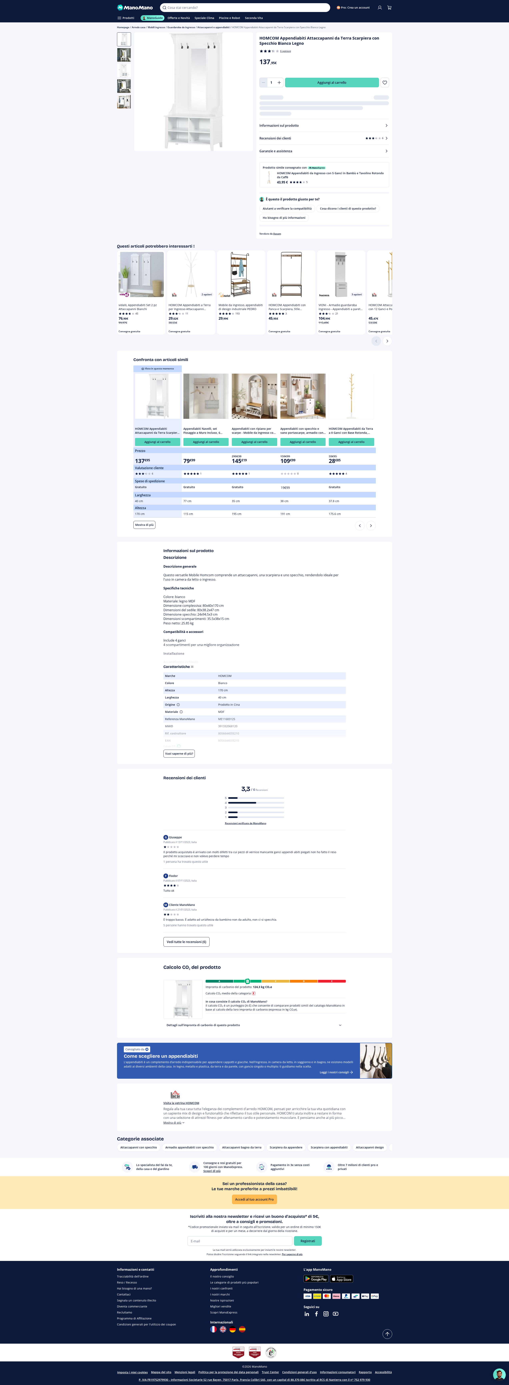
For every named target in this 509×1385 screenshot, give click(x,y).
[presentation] (340, 1025)
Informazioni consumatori (338, 1372)
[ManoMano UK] (223, 1329)
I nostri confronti (221, 1288)
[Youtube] (335, 1314)
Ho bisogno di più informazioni (284, 218)
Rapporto (365, 1372)
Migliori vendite (220, 1306)
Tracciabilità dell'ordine (133, 1276)
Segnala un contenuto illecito (136, 1300)
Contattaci (124, 1294)
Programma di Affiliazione (134, 1318)
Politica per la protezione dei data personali (228, 1372)
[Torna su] (387, 1334)
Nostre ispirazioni (222, 1300)
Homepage (123, 27)
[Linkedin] (307, 1314)
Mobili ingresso (156, 27)
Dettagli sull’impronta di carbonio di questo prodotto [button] (203, 1025)
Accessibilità (383, 1372)
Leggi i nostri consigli (334, 1072)
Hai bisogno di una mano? (134, 1288)
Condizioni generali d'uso (299, 1372)
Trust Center (270, 1372)
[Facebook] (316, 1314)
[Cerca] (164, 7)
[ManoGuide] (499, 1374)
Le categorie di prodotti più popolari (234, 1282)
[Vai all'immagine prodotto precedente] (142, 92)
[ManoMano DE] (232, 1329)
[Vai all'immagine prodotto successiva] (245, 92)
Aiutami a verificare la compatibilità (287, 208)
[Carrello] (389, 7)
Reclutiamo (124, 1312)
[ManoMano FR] (213, 1329)
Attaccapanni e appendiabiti (213, 27)
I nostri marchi (220, 1294)
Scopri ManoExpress (223, 1312)
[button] (324, 175)
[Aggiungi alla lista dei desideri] (385, 82)
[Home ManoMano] (135, 7)
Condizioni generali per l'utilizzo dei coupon (146, 1324)
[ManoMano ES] (242, 1329)
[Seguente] (387, 341)
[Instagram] (326, 1314)
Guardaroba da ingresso (181, 27)
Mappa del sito (161, 1372)
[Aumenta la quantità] (279, 82)
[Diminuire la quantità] (263, 82)
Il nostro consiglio (222, 1276)
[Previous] (360, 525)
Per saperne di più (292, 1254)
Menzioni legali (185, 1372)
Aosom (277, 233)
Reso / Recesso (127, 1282)
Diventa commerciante (132, 1306)
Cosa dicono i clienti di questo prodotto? (348, 208)
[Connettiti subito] (379, 7)
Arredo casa (138, 27)
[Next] (371, 525)
